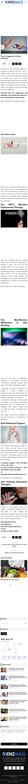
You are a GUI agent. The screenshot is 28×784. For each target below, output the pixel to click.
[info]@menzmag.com (17, 763)
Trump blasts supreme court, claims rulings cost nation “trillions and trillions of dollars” (18, 718)
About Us (8, 779)
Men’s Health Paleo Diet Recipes (10, 579)
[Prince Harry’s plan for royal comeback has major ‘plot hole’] (4, 670)
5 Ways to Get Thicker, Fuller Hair (14, 552)
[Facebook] (6, 768)
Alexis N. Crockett (6, 60)
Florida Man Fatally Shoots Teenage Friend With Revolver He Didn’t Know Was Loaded (18, 702)
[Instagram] (14, 768)
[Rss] (22, 768)
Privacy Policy (22, 779)
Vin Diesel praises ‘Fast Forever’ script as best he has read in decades (18, 710)
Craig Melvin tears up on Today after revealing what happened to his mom (18, 677)
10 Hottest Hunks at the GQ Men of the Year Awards (14, 545)
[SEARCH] (25, 623)
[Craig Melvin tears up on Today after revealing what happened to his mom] (4, 677)
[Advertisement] (14, 21)
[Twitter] (10, 768)
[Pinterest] (18, 768)
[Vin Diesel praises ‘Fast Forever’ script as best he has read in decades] (4, 711)
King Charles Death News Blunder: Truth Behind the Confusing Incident (18, 693)
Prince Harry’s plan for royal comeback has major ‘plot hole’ (16, 669)
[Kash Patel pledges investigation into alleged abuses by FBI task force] (4, 686)
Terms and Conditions (13, 781)
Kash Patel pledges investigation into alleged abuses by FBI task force (18, 685)
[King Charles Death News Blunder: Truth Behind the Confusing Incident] (4, 694)
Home (3, 779)
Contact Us (14, 779)
